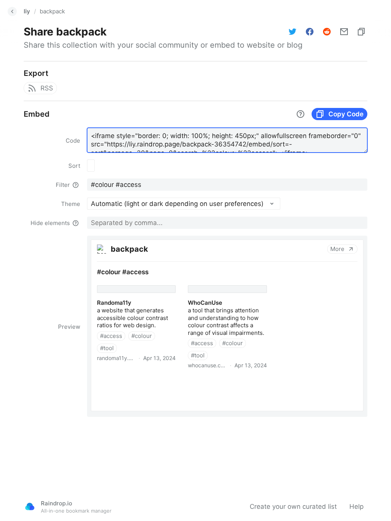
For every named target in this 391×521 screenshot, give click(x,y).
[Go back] (12, 11)
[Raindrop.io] (30, 506)
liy (27, 11)
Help (356, 506)
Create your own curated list (293, 506)
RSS (46, 88)
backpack (52, 11)
